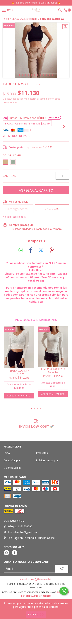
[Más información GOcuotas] (54, 118)
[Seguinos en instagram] (6, 552)
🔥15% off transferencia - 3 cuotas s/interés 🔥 (36, 2)
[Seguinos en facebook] (14, 552)
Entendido (36, 614)
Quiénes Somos (12, 467)
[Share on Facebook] (30, 250)
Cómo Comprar (12, 460)
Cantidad (9, 176)
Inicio (6, 18)
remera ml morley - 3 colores (53, 370)
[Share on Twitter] (40, 250)
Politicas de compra (47, 460)
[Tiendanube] (36, 580)
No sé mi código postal (15, 216)
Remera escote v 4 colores (19, 372)
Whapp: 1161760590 (20, 526)
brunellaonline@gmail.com (22, 532)
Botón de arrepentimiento (36, 596)
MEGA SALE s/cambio (24, 18)
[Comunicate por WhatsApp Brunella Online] (63, 591)
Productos (42, 453)
